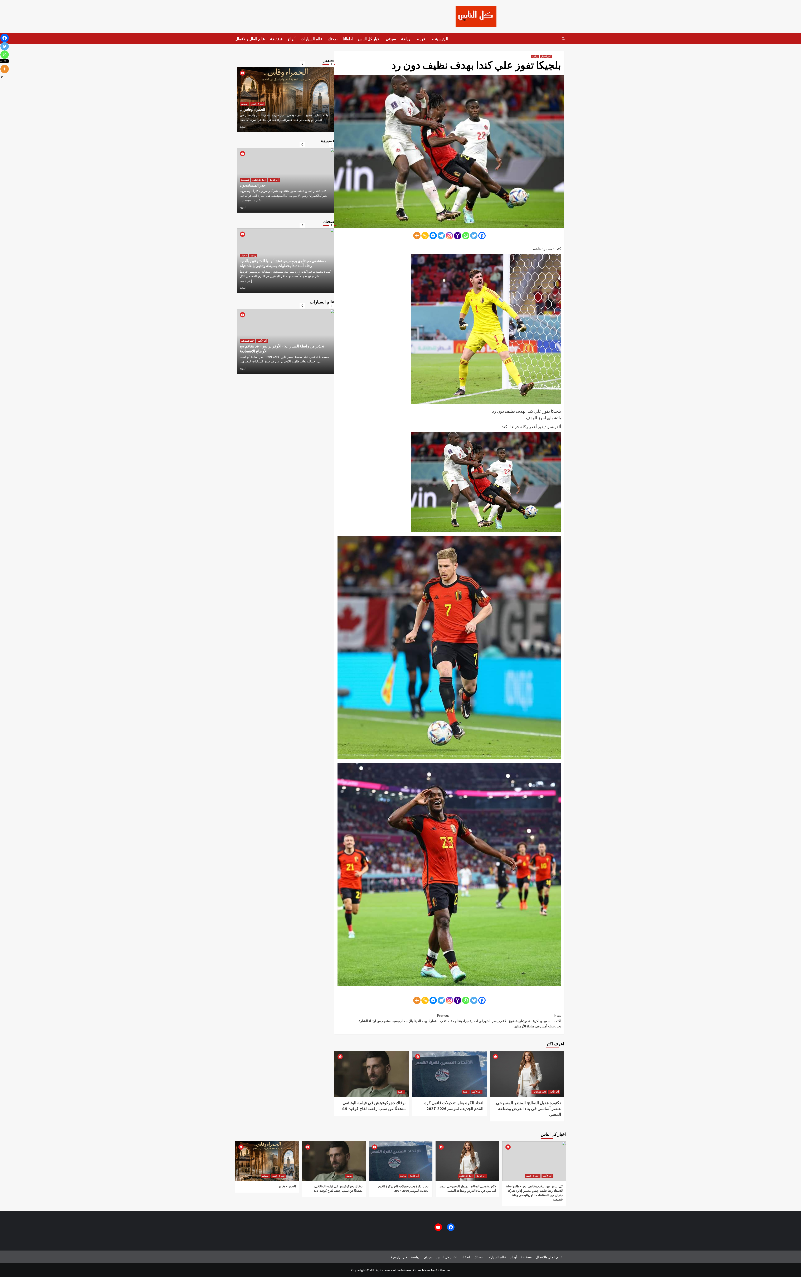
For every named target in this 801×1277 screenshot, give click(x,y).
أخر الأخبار (545, 56)
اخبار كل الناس (369, 38)
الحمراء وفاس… (285, 1186)
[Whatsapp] (465, 235)
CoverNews (421, 1270)
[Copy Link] (425, 235)
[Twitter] (473, 235)
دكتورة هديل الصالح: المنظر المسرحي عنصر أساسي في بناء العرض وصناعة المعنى (528, 1108)
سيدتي (391, 38)
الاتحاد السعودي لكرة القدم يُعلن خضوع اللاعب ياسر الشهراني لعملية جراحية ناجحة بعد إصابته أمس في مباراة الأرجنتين (506, 1020)
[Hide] (1, 77)
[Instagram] (449, 235)
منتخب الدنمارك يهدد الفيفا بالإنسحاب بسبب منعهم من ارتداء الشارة (404, 1018)
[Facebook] (482, 235)
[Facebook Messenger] (433, 235)
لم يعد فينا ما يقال (253, 189)
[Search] (563, 38)
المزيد (243, 126)
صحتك (333, 38)
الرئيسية (441, 38)
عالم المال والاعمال (250, 38)
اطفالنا (348, 38)
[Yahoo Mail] (457, 235)
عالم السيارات (311, 38)
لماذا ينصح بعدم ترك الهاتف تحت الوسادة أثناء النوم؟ (279, 270)
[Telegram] (441, 235)
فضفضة (276, 38)
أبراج (292, 38)
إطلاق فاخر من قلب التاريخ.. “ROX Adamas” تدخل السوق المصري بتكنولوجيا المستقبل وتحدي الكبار (285, 343)
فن (422, 38)
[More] (417, 235)
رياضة (405, 38)
